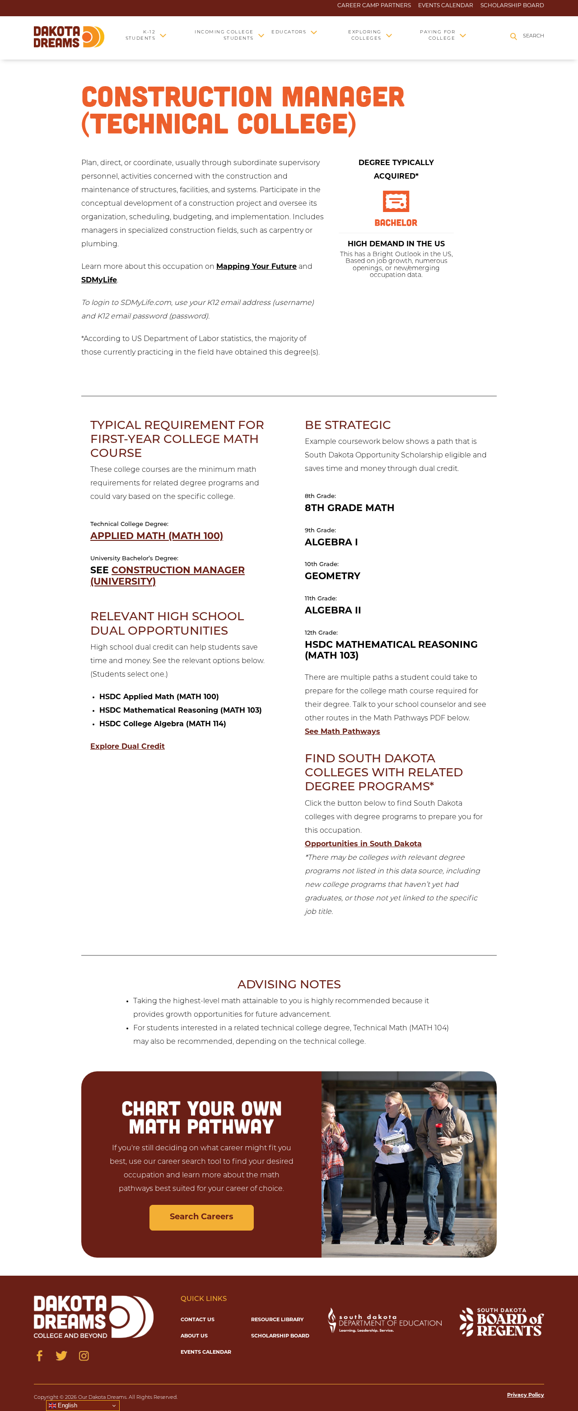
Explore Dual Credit (127, 747)
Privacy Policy (525, 1395)
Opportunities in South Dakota (363, 844)
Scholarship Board (512, 6)
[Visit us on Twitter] (61, 1355)
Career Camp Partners (374, 6)
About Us (194, 1336)
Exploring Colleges (364, 35)
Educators (288, 32)
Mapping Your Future (256, 267)
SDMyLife (99, 280)
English (66, 1405)
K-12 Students (140, 35)
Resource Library (277, 1320)
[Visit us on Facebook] (39, 1355)
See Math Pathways (342, 732)
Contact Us (197, 1320)
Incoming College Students (224, 35)
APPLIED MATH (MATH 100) (156, 536)
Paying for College (437, 35)
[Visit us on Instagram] (83, 1355)
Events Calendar (445, 6)
